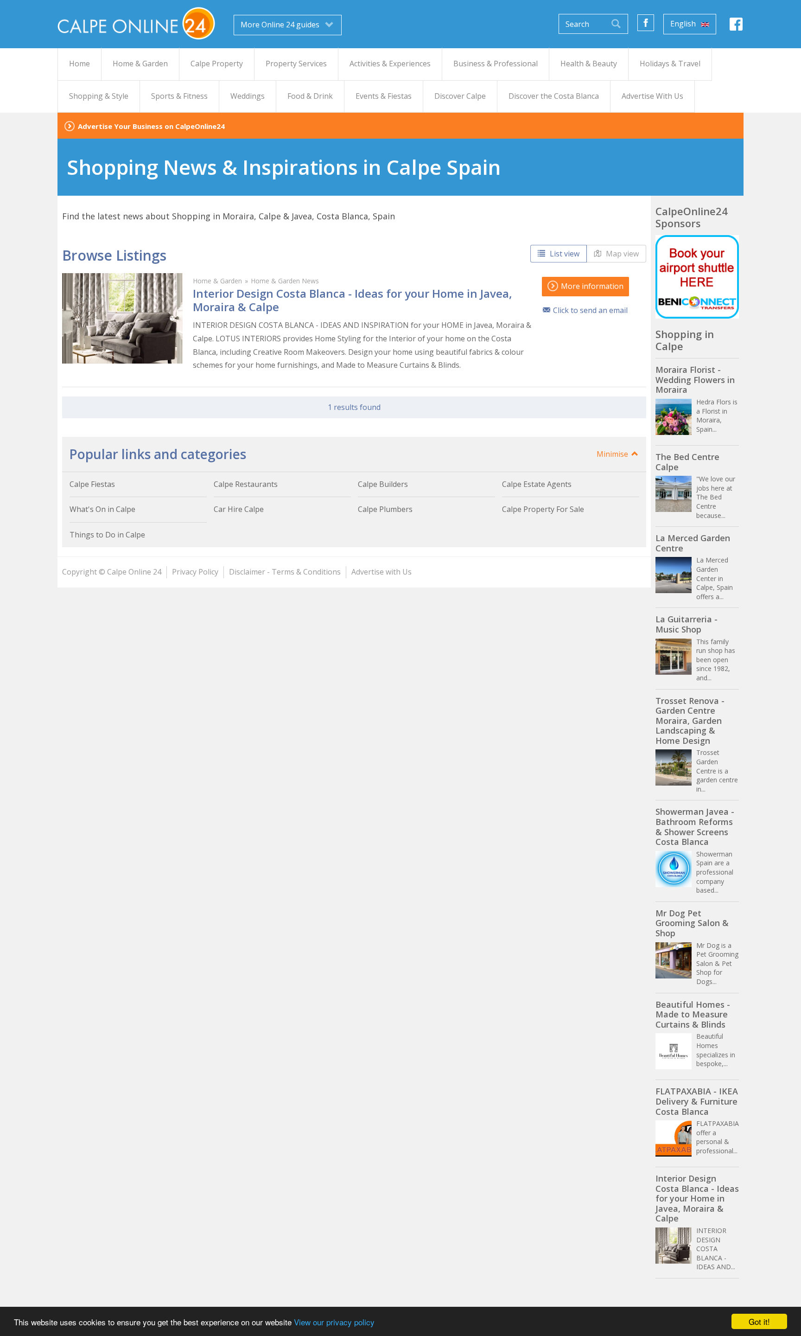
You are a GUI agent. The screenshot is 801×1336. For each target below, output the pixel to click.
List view (563, 254)
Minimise (613, 454)
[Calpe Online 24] (136, 23)
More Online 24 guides (281, 24)
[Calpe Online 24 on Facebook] (736, 26)
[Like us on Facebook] (645, 22)
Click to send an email (590, 310)
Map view (621, 254)
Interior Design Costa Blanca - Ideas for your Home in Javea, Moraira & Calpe (352, 300)
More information (591, 286)
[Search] (616, 23)
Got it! (759, 1321)
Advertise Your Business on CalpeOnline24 (151, 126)
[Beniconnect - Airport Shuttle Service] (697, 277)
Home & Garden (217, 280)
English (684, 24)
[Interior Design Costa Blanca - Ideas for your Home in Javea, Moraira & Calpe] (122, 318)
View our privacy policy (334, 1322)
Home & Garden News (285, 280)
